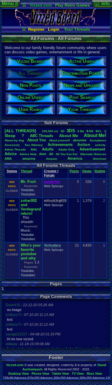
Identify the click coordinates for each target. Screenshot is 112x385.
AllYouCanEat (66, 154)
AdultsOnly (66, 149)
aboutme (79, 140)
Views (87, 171)
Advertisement (93, 149)
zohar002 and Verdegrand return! (31, 207)
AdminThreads (15, 149)
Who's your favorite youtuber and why (31, 251)
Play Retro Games (72, 5)
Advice (11, 154)
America (74, 158)
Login (53, 29)
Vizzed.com (41, 5)
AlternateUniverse (93, 154)
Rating (99, 171)
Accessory (12, 144)
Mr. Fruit (28, 181)
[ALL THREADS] (20, 130)
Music (25, 230)
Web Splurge (53, 186)
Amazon (51, 158)
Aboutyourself (59, 140)
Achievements (60, 144)
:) (105, 131)
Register (36, 29)
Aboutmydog (14, 140)
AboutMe (68, 135)
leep (10, 135)
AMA (8, 158)
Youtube (27, 190)
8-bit (89, 131)
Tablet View (60, 373)
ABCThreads (41, 136)
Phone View (40, 373)
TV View (78, 373)
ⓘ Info (102, 3)
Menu (10, 3)
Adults (47, 149)
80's (98, 131)
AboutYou (36, 140)
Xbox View (94, 373)
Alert (42, 154)
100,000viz (50, 131)
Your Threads (77, 29)
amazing (28, 158)
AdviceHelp (28, 154)
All (51, 154)
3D (62, 131)
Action (83, 144)
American (99, 158)
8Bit (81, 131)
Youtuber (28, 194)
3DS (71, 130)
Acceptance (98, 140)
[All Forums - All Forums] (56, 24)
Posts (74, 171)
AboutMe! (95, 135)
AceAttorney (34, 144)
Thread (26, 171)
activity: (100, 144)
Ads (34, 149)
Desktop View (18, 373)
